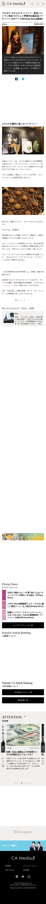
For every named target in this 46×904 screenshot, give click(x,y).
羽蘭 (9, 748)
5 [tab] (24, 783)
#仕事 (32, 308)
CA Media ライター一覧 (23, 692)
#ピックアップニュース (11, 308)
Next (43, 747)
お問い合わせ (9, 870)
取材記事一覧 (23, 700)
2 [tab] (17, 783)
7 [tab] (28, 783)
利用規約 (8, 866)
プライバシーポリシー (30, 866)
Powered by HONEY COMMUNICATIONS (23, 888)
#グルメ (24, 308)
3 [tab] (19, 783)
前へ (16, 300)
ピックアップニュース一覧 (23, 625)
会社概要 (26, 870)
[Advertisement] (23, 99)
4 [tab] (21, 783)
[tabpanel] (23, 752)
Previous (3, 747)
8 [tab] (31, 783)
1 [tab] (14, 783)
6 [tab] (26, 783)
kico (5, 24)
